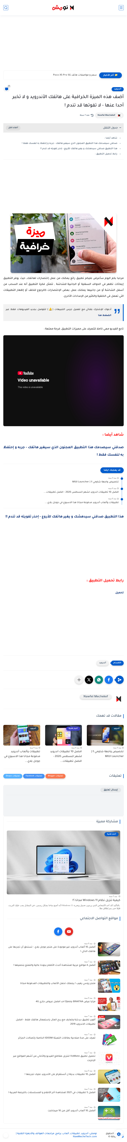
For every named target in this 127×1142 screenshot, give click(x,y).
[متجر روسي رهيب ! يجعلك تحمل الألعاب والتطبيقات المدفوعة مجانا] (109, 986)
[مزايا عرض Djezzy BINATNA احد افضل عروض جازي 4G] (109, 1004)
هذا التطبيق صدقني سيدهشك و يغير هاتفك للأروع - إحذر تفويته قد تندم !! (78, 148)
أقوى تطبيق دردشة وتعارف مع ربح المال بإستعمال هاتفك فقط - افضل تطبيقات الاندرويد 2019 (55, 1022)
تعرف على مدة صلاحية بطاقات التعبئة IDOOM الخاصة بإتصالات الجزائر (56, 1038)
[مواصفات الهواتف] (5, 1135)
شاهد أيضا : (110, 138)
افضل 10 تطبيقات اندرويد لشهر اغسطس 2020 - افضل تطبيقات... (81, 492)
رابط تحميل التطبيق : (106, 154)
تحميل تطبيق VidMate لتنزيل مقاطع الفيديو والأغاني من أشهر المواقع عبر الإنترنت (54, 1058)
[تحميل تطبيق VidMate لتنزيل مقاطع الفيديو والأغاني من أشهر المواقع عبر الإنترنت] (109, 1058)
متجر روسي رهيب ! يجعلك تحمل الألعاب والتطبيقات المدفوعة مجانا (57, 983)
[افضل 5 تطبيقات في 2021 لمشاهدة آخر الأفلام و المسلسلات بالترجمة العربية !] (109, 1095)
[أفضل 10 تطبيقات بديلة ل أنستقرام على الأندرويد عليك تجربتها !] (109, 1077)
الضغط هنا (104, 315)
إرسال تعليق (111, 790)
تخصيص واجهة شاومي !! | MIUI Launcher (95, 482)
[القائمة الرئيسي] (121, 7)
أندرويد (117, 89)
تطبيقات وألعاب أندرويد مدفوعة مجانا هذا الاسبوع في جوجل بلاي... (82, 502)
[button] (109, 680)
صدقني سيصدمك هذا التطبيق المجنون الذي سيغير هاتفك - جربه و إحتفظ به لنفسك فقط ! (69, 143)
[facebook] (58, 931)
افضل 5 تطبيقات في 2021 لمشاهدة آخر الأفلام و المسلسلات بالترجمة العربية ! (51, 1092)
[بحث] (5, 7)
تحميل (119, 592)
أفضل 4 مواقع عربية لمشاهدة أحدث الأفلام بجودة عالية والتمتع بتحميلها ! (54, 965)
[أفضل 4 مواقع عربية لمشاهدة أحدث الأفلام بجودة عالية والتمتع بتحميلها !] (109, 967)
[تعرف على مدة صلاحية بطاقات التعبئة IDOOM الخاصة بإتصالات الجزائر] (109, 1040)
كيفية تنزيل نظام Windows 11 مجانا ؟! (96, 900)
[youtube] (69, 931)
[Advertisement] (63, 45)
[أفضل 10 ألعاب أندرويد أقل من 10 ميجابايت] (109, 1113)
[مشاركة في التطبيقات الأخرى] (79, 680)
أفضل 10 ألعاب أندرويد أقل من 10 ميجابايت (71, 1111)
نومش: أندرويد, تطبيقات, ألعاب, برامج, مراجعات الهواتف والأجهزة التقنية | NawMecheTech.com (56, 1135)
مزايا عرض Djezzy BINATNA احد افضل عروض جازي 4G (65, 1001)
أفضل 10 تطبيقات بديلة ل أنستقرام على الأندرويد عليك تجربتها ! (60, 1074)
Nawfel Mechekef (106, 115)
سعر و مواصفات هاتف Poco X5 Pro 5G (75, 75)
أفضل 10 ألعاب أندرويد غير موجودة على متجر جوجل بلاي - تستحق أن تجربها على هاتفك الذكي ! (51, 949)
